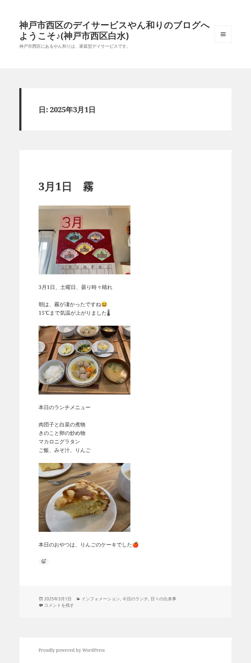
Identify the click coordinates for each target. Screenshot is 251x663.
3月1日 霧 (66, 186)
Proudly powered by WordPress (72, 650)
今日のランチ (135, 599)
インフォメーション (100, 599)
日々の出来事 (163, 599)
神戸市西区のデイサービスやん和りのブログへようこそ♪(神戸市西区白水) (114, 30)
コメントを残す (59, 605)
